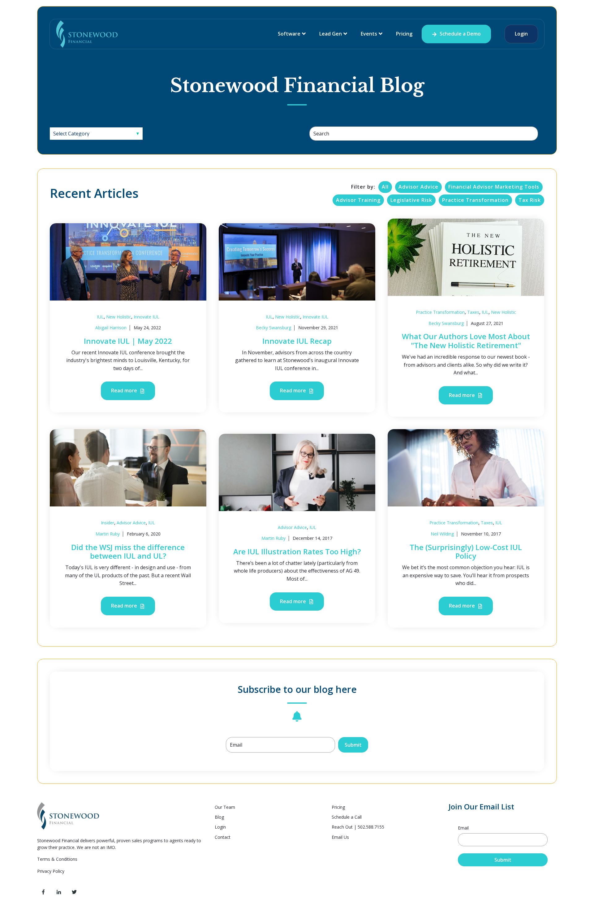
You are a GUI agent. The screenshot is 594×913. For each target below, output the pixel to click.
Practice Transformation (475, 200)
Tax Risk (530, 200)
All (385, 186)
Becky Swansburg (273, 328)
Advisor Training (358, 200)
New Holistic (118, 317)
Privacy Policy (50, 871)
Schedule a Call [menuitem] (347, 817)
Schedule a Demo (459, 33)
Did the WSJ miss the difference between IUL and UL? (128, 551)
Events (369, 33)
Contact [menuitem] (222, 837)
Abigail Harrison (111, 328)
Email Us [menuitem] (340, 837)
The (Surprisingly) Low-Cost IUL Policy (466, 551)
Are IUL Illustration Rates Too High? (297, 551)
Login (521, 33)
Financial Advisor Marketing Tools (493, 186)
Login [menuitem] (220, 827)
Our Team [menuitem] (225, 807)
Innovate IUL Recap (297, 341)
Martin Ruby (108, 534)
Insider (107, 523)
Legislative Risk (411, 200)
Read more (124, 390)
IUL (100, 317)
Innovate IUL (146, 317)
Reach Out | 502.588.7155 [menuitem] (358, 827)
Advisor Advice (418, 186)
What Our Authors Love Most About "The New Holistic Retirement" (466, 340)
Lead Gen (330, 33)
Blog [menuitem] (219, 817)
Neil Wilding (442, 534)
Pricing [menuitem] (338, 807)
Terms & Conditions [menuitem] (58, 859)
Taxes (473, 312)
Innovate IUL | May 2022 (128, 341)
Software (289, 33)
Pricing (404, 33)
